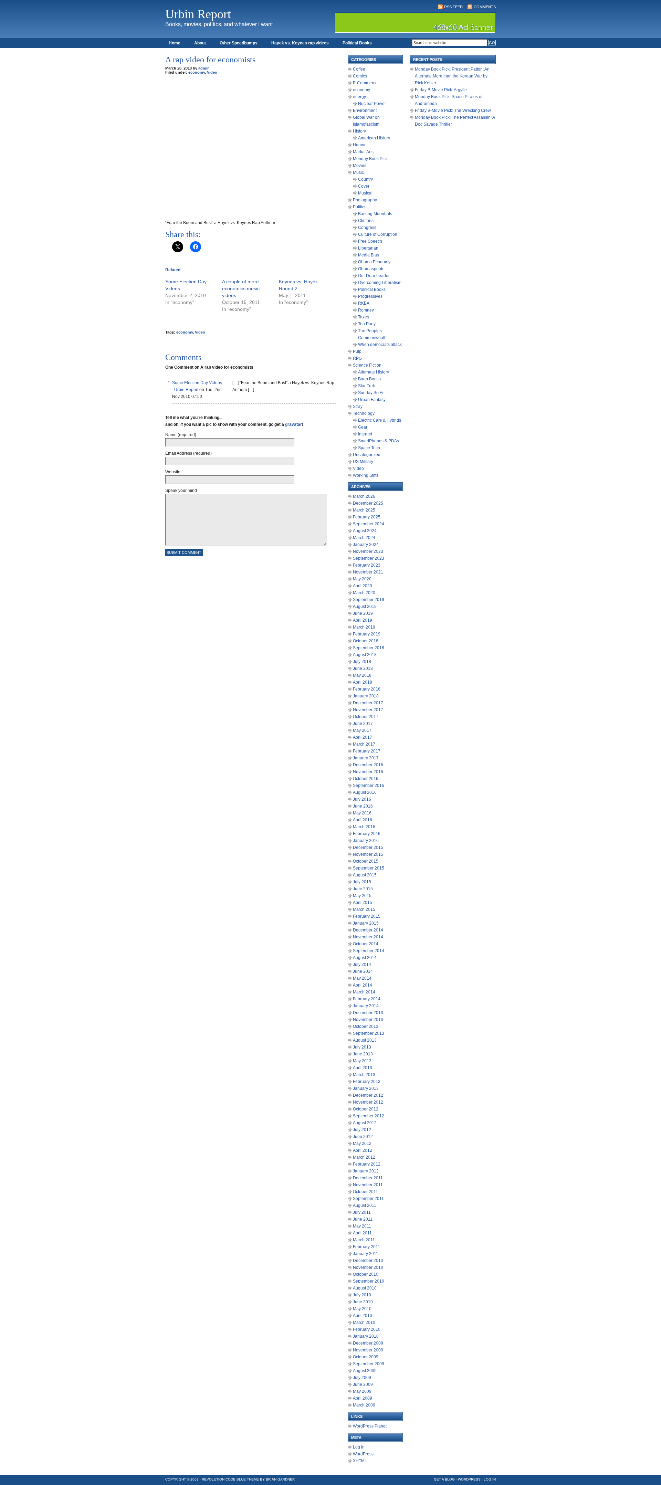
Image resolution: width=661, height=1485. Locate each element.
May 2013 (362, 1061)
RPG (357, 358)
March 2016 (364, 826)
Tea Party (367, 324)
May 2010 (362, 1308)
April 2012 (362, 1150)
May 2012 (362, 1143)
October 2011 (365, 1191)
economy (196, 72)
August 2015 (365, 875)
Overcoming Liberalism (379, 282)
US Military (363, 461)
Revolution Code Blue (224, 1479)
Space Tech (369, 447)
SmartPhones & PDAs (378, 441)
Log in (359, 1447)
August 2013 (365, 1040)
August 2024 (365, 530)
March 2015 (364, 909)
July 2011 (362, 1212)
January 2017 (366, 758)
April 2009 (362, 1398)
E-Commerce (365, 83)
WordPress (363, 1454)
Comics (360, 76)
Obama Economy (374, 262)
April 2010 (362, 1315)
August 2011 (364, 1205)
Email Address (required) (188, 453)
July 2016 (362, 799)
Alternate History (373, 372)
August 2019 (365, 606)
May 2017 (362, 730)
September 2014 (368, 950)
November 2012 (368, 1102)
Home (174, 43)
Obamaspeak (370, 268)
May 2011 (362, 1226)
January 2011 (365, 1253)
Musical (365, 193)
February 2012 (366, 1164)
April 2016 (362, 820)
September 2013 (368, 1033)
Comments (485, 7)
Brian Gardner (280, 1479)
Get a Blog (444, 1479)
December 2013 (368, 1012)
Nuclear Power (372, 103)
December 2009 (368, 1343)
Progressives (370, 296)
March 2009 (364, 1405)
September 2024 (368, 524)
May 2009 (362, 1391)
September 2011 (368, 1198)
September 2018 (368, 647)
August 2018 (365, 654)
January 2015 (366, 923)
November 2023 (368, 551)
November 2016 (368, 771)
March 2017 (364, 744)
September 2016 (368, 785)
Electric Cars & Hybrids (379, 420)
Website (172, 472)
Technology (364, 413)
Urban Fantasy (372, 399)
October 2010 (365, 1274)
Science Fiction (367, 365)
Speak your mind (181, 490)
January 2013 (366, 1088)
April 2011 (362, 1233)
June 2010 (363, 1301)
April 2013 (362, 1067)
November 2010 (368, 1267)
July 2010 (362, 1295)
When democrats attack (380, 344)
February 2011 (366, 1246)
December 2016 (368, 764)
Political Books (357, 43)
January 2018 (366, 696)
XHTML (360, 1460)
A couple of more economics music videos (241, 288)
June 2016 (363, 806)
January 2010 (366, 1336)
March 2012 (364, 1157)
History (359, 131)
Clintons (366, 220)
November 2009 (368, 1350)
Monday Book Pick (370, 158)
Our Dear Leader (374, 275)
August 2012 (365, 1122)
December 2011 (368, 1178)
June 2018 (363, 668)
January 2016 (366, 840)
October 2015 (365, 861)
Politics (359, 206)
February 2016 (366, 833)
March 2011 (364, 1240)
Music (358, 172)
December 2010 (368, 1260)
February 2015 (366, 916)
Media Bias (368, 255)
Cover (363, 186)
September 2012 (368, 1116)
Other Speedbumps (239, 43)
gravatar (293, 424)
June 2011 (363, 1219)
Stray (358, 406)
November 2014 (368, 937)
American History (374, 138)
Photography (365, 200)
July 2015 (362, 882)
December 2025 (368, 503)
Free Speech (370, 241)
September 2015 (368, 868)
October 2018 (365, 641)
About (200, 43)
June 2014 (363, 971)
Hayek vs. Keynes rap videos (300, 43)
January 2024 (366, 544)
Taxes (363, 317)
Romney (366, 310)
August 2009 (365, 1370)
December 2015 (368, 847)
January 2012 (366, 1171)
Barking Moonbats (375, 213)
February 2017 (366, 751)
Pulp (357, 351)
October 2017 (365, 716)
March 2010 (364, 1322)
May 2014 (362, 978)
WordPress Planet (370, 1426)
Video (212, 72)
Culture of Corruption (377, 234)
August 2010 (365, 1288)
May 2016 (362, 813)
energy (359, 96)
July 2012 (362, 1129)
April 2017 (362, 737)
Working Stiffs (365, 475)
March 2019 (364, 627)
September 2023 (368, 558)
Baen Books (369, 379)
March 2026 (364, 496)
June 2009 (363, 1384)
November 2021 (368, 572)
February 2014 (366, 999)
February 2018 (366, 689)
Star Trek (366, 385)
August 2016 (365, 792)
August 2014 (365, 957)
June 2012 (363, 1136)
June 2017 (363, 723)
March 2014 (364, 992)
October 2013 (365, 1026)
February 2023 (366, 565)
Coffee (359, 69)
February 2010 (366, 1329)
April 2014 (362, 985)
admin (204, 68)
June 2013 (363, 1054)
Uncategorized (366, 454)
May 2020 (362, 579)
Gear (362, 427)
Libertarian (368, 248)
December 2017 (368, 703)
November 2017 (368, 709)
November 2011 (368, 1184)
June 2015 (363, 888)
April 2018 (362, 682)
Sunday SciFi (370, 392)
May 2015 (362, 895)
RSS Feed (453, 7)
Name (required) (180, 434)
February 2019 (366, 634)
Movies (359, 165)
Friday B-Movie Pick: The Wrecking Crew (453, 110)
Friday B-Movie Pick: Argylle (441, 89)
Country (365, 179)
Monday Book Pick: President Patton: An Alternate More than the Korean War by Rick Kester (452, 76)
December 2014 (368, 930)
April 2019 (362, 620)
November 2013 (368, 1019)
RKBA (363, 303)
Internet (365, 434)
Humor (359, 145)
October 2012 (365, 1109)
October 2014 (365, 943)
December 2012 (368, 1095)
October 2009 (365, 1357)
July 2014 (362, 964)
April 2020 (362, 585)
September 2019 (368, 599)
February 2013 (366, 1081)
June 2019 (363, 613)
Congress (367, 227)
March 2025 (364, 510)
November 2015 (368, 854)
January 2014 (366, 1005)
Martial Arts (363, 151)
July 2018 (362, 661)
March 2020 (364, 592)
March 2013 (364, 1074)
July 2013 (362, 1047)
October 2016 (365, 778)
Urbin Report (198, 14)
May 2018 (362, 675)
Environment (365, 110)
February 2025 (366, 517)
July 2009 (362, 1377)
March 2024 (364, 537)
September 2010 (368, 1281)
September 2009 (368, 1363)
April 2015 (362, 902)
